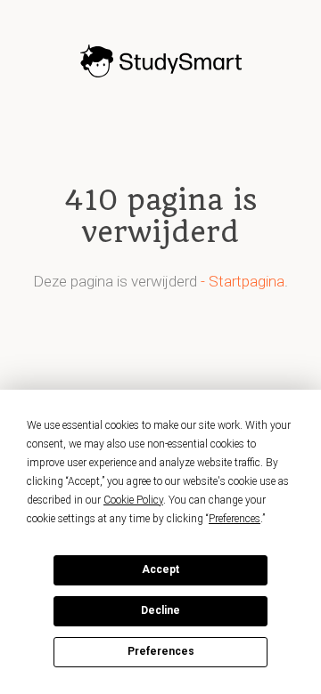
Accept (160, 569)
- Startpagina (242, 281)
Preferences (161, 651)
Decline (160, 610)
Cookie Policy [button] (133, 500)
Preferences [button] (234, 518)
